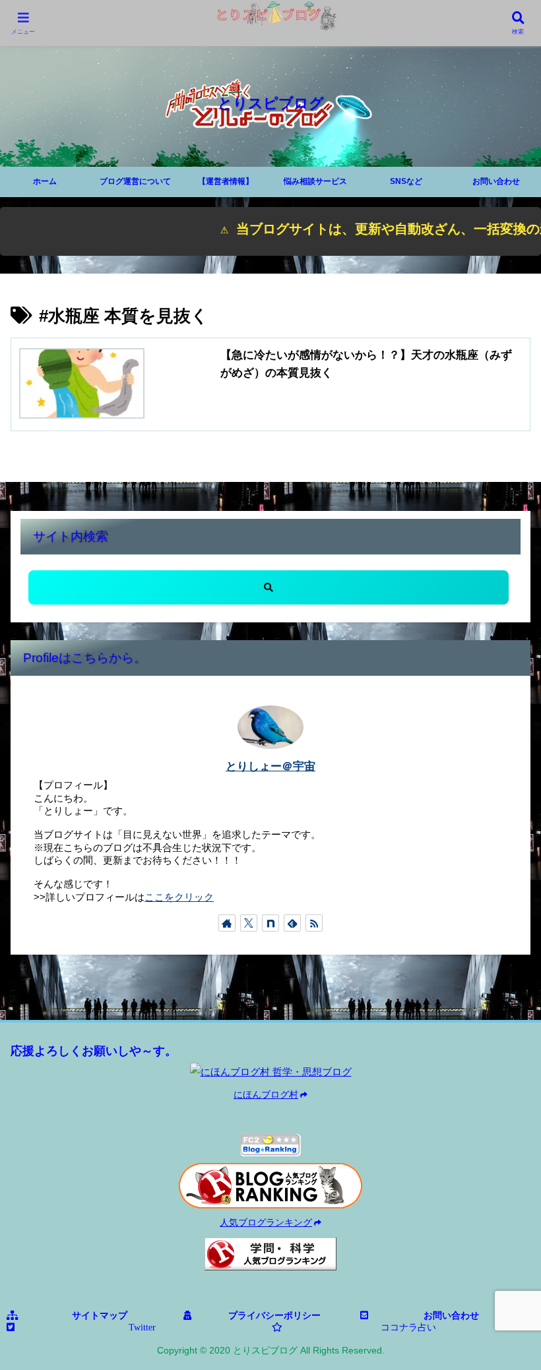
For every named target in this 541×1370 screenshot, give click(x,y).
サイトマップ (99, 1315)
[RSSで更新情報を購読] (314, 923)
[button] (268, 587)
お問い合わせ (451, 1315)
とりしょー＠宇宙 (270, 766)
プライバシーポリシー (274, 1315)
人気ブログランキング (266, 1223)
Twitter (142, 1327)
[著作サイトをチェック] (227, 923)
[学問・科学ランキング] (270, 1253)
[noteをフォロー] (270, 923)
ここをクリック (179, 897)
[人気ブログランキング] (270, 1185)
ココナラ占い (408, 1327)
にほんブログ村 (266, 1095)
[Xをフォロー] (248, 923)
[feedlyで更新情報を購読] (292, 923)
